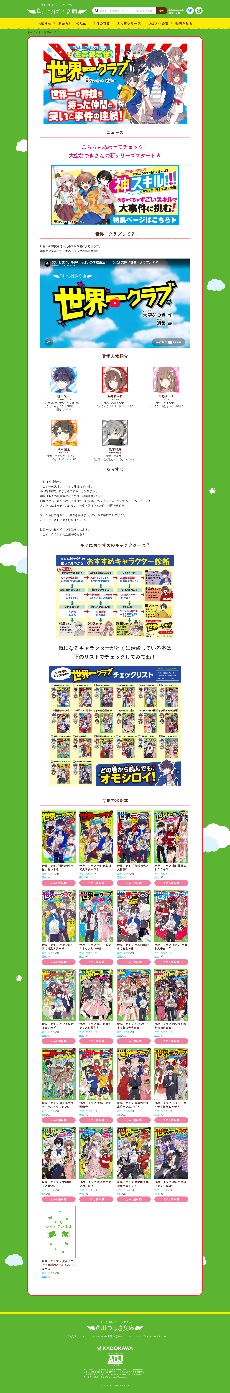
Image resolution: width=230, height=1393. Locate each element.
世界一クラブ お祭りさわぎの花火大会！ (170, 1025)
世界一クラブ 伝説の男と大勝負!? (133, 867)
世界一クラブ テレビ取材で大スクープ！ (95, 867)
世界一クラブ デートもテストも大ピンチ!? (95, 946)
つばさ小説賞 (158, 23)
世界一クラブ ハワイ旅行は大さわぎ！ (58, 1025)
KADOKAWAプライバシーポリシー (147, 1336)
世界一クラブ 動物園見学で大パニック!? (133, 1184)
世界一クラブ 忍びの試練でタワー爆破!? (170, 1184)
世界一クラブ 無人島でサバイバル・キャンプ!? (58, 1104)
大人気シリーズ (129, 23)
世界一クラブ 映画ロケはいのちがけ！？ (95, 1184)
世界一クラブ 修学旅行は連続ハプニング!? (133, 1104)
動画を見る (183, 23)
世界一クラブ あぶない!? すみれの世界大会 (134, 1025)
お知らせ (44, 23)
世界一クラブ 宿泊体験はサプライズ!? (170, 867)
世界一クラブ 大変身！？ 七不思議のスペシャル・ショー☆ (59, 1264)
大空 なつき (48, 873)
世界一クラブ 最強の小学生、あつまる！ (58, 867)
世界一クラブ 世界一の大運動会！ (95, 1104)
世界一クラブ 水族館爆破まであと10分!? (133, 946)
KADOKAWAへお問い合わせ (107, 1336)
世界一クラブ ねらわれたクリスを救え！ (95, 1025)
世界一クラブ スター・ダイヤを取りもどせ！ (170, 1104)
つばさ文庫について (75, 1336)
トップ (31, 32)
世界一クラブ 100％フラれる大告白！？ (170, 946)
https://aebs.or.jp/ (120, 1376)
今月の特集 (101, 23)
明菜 (44, 877)
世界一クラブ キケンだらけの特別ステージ (58, 946)
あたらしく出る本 (72, 23)
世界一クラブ (51, 32)
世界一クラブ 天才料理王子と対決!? (58, 1184)
